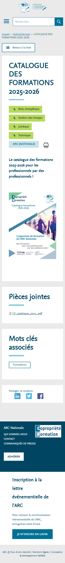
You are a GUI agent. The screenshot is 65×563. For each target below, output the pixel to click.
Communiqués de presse (20, 443)
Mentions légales (40, 552)
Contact (9, 438)
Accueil (5, 34)
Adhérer (13, 456)
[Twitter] (29, 396)
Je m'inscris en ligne (32, 534)
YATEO (41, 555)
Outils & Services (21, 34)
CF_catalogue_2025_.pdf (27, 313)
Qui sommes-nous (15, 434)
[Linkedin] (17, 396)
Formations (20, 364)
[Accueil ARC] (33, 7)
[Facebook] (40, 396)
